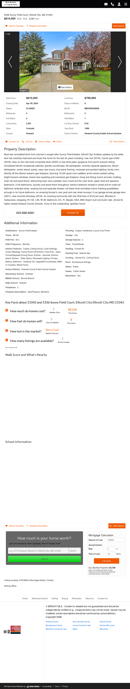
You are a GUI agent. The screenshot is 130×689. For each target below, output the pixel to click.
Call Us (28, 141)
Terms (57, 686)
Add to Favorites (16, 25)
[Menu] (125, 3)
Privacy (65, 686)
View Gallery (66, 87)
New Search (118, 25)
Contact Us (14, 141)
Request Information (38, 25)
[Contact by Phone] (112, 3)
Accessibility (47, 686)
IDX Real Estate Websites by (15, 686)
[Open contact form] (106, 3)
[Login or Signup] (119, 3)
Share (59, 141)
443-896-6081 (25, 212)
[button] (10, 61)
